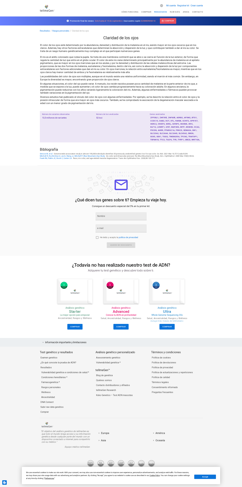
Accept (205, 477)
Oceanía (160, 440)
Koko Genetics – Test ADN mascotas (114, 395)
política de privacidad (128, 237)
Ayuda (186, 12)
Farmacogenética (50, 382)
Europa (105, 433)
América (160, 433)
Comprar (146, 12)
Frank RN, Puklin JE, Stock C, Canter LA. (56, 158)
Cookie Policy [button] (155, 475)
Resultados (160, 12)
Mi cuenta (171, 5)
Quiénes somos (104, 380)
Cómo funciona (129, 12)
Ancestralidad (48, 397)
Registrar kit (183, 5)
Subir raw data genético (52, 407)
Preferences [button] (49, 478)
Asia (103, 440)
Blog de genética (104, 375)
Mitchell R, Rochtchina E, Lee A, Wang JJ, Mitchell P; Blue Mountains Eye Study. (72, 156)
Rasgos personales (60, 31)
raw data (175, 12)
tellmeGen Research (106, 390)
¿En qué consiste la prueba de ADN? (58, 362)
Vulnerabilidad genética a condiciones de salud (64, 372)
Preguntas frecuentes (162, 392)
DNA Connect (47, 402)
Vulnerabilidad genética (108, 362)
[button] (161, 5)
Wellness (46, 392)
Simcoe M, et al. (46, 154)
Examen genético (48, 357)
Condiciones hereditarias (53, 377)
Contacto (197, 12)
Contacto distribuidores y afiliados (113, 385)
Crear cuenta (197, 5)
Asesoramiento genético (108, 357)
